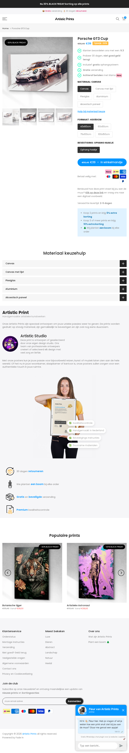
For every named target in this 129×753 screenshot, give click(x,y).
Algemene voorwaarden (15, 663)
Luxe (47, 636)
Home (5, 28)
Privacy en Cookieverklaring (17, 673)
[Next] (121, 573)
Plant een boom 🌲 (98, 642)
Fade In (20, 737)
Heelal (48, 663)
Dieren (48, 642)
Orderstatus (9, 636)
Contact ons (9, 668)
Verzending (8, 647)
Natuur (49, 658)
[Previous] (8, 573)
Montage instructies (13, 642)
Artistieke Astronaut (78, 605)
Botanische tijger (12, 605)
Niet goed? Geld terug (14, 652)
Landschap (51, 652)
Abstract (50, 647)
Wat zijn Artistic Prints (100, 636)
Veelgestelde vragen (13, 658)
